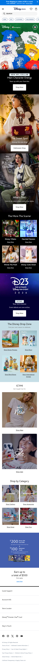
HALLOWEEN (30, 19)
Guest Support (7, 591)
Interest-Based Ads (16, 657)
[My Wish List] (31, 9)
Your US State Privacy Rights (18, 649)
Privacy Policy (5, 649)
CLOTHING (19, 19)
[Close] (37, 1)
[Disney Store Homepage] (19, 9)
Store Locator (7, 609)
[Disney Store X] (12, 636)
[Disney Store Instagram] (8, 636)
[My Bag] (36, 9)
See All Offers (29, 3)
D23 (11, 19)
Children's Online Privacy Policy (23, 653)
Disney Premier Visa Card (12, 617)
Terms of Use (5, 645)
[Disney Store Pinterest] (17, 636)
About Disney (5, 657)
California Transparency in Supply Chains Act (14, 660)
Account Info (6, 600)
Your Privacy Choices (7, 653)
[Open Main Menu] (3, 9)
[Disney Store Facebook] (3, 636)
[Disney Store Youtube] (21, 636)
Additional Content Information (19, 645)
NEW (4, 19)
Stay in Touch (6, 626)
